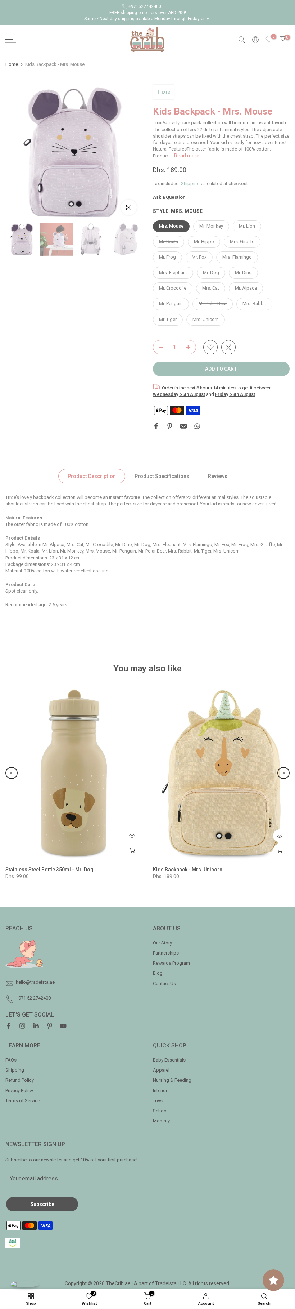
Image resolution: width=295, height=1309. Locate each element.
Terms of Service (22, 1100)
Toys (158, 1100)
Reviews (217, 476)
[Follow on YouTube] (63, 1026)
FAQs (11, 1060)
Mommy (161, 1120)
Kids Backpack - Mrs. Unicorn (187, 869)
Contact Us (164, 983)
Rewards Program (171, 963)
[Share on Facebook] (156, 426)
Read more (186, 155)
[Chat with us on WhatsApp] (24, 1284)
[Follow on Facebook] (8, 1026)
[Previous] (11, 773)
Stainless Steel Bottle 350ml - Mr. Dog (49, 869)
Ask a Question (169, 197)
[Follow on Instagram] (22, 1026)
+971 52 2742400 (33, 998)
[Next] (283, 773)
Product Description (92, 476)
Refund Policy (19, 1080)
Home (11, 64)
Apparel (161, 1070)
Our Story (162, 943)
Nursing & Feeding (172, 1080)
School (160, 1110)
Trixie (163, 92)
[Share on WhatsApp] (197, 426)
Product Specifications (162, 476)
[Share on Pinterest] (170, 426)
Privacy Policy (19, 1090)
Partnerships (166, 953)
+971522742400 (144, 6)
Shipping (190, 183)
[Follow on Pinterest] (49, 1026)
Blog (158, 973)
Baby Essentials (169, 1060)
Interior (160, 1090)
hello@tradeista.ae (35, 982)
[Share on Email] (183, 426)
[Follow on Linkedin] (36, 1026)
